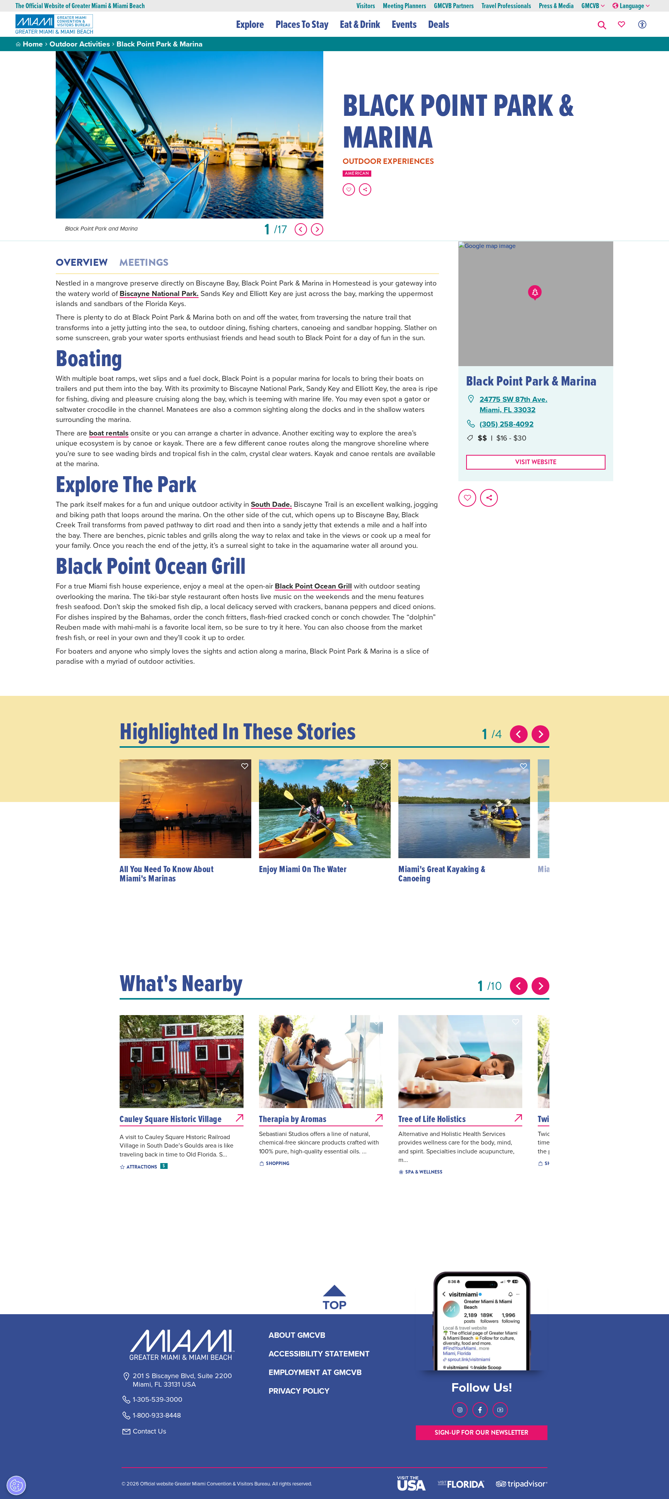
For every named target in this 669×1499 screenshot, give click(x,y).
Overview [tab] (82, 263)
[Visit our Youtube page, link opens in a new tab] (500, 1410)
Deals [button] (438, 24)
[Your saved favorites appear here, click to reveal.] (621, 24)
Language (632, 6)
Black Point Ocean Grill (313, 585)
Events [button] (404, 24)
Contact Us (149, 1431)
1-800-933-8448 (157, 1415)
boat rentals (109, 432)
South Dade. (271, 504)
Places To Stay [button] (302, 24)
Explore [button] (250, 24)
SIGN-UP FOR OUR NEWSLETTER (481, 1432)
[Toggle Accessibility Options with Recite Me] (642, 24)
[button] (602, 24)
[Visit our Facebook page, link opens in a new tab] (480, 1410)
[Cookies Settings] (16, 1485)
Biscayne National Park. (159, 293)
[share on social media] (365, 189)
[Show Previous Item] (301, 229)
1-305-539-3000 (157, 1399)
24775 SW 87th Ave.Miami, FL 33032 (513, 404)
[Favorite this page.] (349, 189)
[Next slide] (540, 734)
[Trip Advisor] (521, 1483)
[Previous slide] (519, 734)
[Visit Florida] (461, 1483)
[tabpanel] (247, 472)
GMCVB (590, 6)
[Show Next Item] (317, 229)
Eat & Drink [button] (360, 24)
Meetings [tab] (143, 263)
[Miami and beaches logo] (182, 1345)
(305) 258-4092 (506, 424)
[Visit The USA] (411, 1483)
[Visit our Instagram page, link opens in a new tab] (460, 1410)
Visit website (535, 462)
